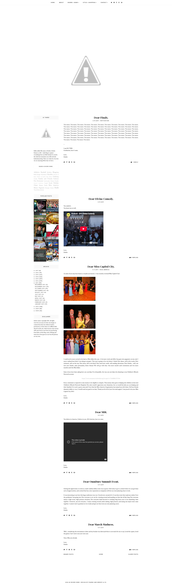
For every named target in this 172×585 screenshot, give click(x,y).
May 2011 (38, 296)
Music (36, 188)
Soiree (52, 188)
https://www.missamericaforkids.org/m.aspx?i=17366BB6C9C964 (101, 378)
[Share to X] (64, 162)
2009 (37, 308)
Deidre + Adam (73, 2)
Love (45, 185)
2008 (37, 310)
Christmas (43, 174)
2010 (37, 306)
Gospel (46, 183)
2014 (37, 276)
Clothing (56, 177)
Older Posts (133, 554)
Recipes (47, 188)
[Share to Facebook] (66, 162)
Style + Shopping (89, 2)
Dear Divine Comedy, (101, 198)
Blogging (56, 172)
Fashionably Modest (49, 181)
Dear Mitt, (101, 412)
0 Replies (134, 257)
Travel (35, 190)
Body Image (37, 174)
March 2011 (39, 300)
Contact (104, 2)
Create (35, 179)
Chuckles (50, 174)
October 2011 (40, 288)
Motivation (104, 120)
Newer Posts (69, 554)
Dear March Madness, (101, 524)
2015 (37, 274)
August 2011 (39, 292)
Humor (41, 185)
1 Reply (135, 162)
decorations (41, 190)
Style (56, 187)
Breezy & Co (101, 582)
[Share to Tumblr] (71, 162)
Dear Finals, (101, 117)
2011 (37, 283)
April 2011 (39, 298)
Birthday (49, 172)
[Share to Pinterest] (69, 162)
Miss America (104, 269)
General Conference (38, 183)
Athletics (37, 172)
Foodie (57, 181)
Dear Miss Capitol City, (100, 266)
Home (53, 2)
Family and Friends (45, 179)
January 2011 (40, 304)
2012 (37, 281)
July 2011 (38, 294)
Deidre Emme (75, 582)
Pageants (41, 188)
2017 (37, 270)
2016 (37, 272)
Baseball (43, 172)
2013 (37, 278)
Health (50, 183)
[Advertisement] (101, 181)
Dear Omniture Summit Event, (101, 481)
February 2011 (40, 302)
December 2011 (40, 284)
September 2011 (41, 290)
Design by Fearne (87, 582)
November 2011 (40, 286)
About (61, 2)
